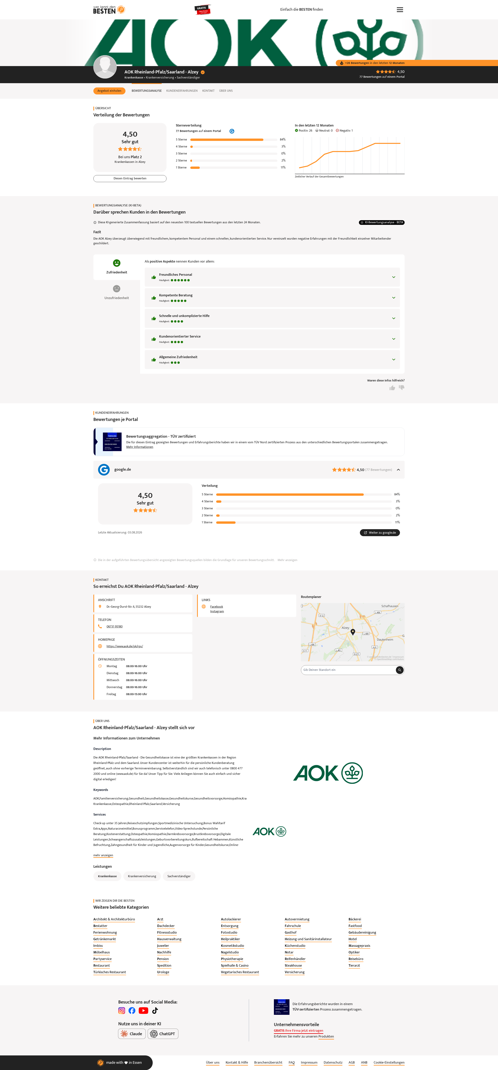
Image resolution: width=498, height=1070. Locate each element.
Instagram (217, 611)
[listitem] (114, 919)
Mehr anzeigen (287, 560)
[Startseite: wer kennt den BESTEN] (109, 10)
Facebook (216, 606)
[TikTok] (155, 1010)
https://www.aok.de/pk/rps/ (125, 646)
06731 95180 (115, 626)
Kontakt (208, 91)
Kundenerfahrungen (182, 91)
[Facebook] (131, 1010)
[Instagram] (121, 1010)
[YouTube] (143, 1010)
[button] (109, 90)
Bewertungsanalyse (147, 91)
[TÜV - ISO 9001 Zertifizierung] (281, 1007)
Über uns (226, 91)
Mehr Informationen (139, 447)
